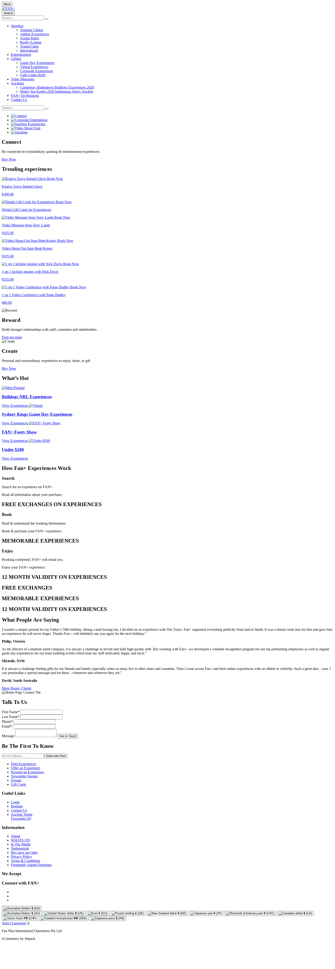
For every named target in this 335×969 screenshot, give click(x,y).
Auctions (17, 83)
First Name (11, 712)
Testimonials (20, 848)
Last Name (10, 717)
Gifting (16, 59)
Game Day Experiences (37, 63)
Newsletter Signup (24, 776)
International (29, 50)
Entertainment (21, 54)
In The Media (21, 844)
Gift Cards (18, 784)
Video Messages (22, 79)
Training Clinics (31, 30)
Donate (16, 780)
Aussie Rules (29, 38)
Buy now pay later (24, 852)
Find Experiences (23, 764)
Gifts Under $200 (32, 75)
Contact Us (19, 100)
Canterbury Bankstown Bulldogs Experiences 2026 (57, 87)
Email (7, 726)
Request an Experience (27, 772)
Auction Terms (21, 814)
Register (17, 806)
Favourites (21, 818)
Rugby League (30, 42)
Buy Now (9, 159)
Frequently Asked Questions (31, 865)
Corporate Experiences (36, 71)
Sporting (17, 26)
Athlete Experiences (34, 34)
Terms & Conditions (25, 861)
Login (15, 802)
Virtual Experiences (34, 67)
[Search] (47, 19)
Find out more (12, 337)
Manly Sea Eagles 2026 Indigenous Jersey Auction (56, 91)
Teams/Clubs (29, 46)
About (15, 836)
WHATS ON (20, 840)
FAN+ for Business (25, 95)
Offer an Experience (25, 768)
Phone (7, 721)
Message (8, 736)
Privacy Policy (21, 857)
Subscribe (56, 756)
